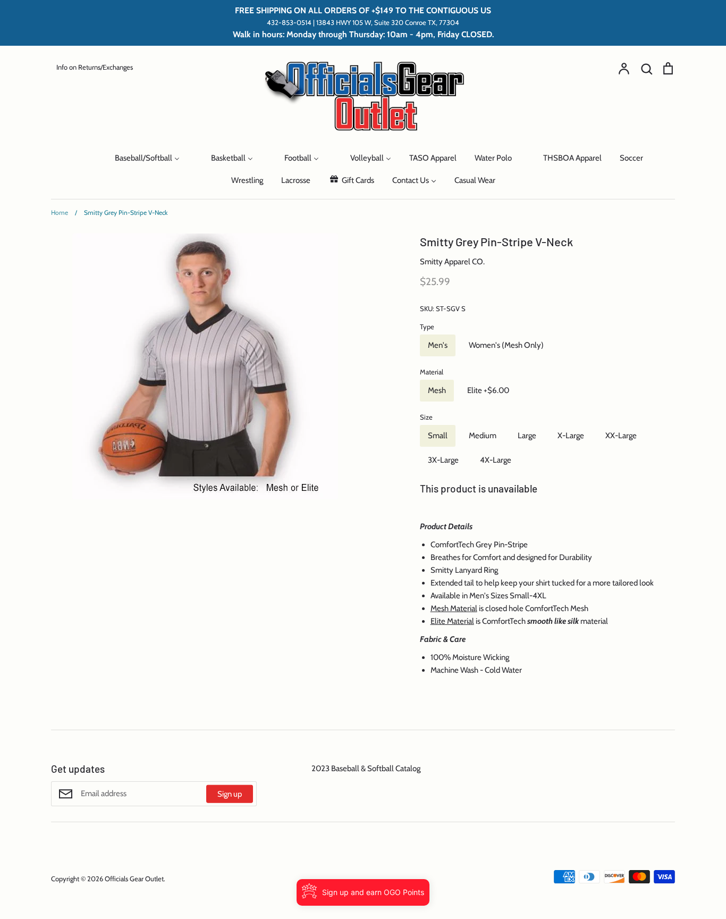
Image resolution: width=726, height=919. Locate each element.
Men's (438, 345)
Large (527, 435)
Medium (482, 435)
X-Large (571, 435)
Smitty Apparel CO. (452, 261)
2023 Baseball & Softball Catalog (365, 768)
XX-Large (621, 435)
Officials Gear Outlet (134, 878)
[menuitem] (83, 157)
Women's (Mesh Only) (506, 345)
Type (427, 326)
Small (438, 435)
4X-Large (495, 460)
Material (431, 371)
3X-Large (443, 460)
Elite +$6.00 (488, 390)
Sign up (229, 794)
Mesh (437, 390)
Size (426, 417)
